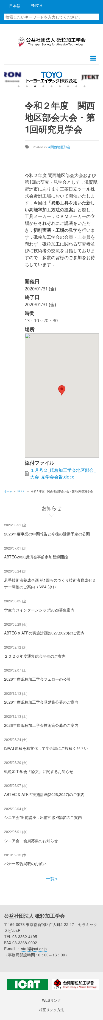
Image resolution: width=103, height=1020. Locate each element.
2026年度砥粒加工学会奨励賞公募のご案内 (41, 702)
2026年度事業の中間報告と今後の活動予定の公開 (47, 534)
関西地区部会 (60, 147)
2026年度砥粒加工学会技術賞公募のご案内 (41, 725)
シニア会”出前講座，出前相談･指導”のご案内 (43, 817)
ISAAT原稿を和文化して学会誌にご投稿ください (46, 748)
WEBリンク (51, 1000)
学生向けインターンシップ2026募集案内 (39, 610)
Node (22, 491)
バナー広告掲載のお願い (25, 863)
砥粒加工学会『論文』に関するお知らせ (38, 771)
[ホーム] (51, 41)
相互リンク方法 (51, 1010)
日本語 (15, 5)
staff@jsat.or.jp (34, 948)
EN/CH (36, 5)
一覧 (50, 878)
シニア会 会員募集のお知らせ (31, 840)
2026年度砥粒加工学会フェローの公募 (37, 679)
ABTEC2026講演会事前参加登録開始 (36, 557)
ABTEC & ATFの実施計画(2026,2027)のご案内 (44, 794)
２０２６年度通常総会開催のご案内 (35, 656)
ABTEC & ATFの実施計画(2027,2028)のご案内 (44, 633)
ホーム (8, 491)
